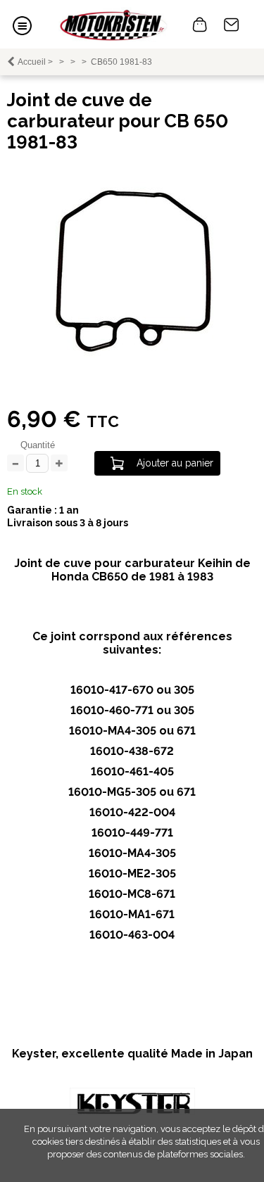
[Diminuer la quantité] (15, 464)
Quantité (37, 445)
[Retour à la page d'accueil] (113, 24)
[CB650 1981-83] (132, 354)
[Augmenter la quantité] (59, 464)
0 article (200, 24)
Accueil (32, 62)
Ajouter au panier (175, 463)
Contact (231, 24)
